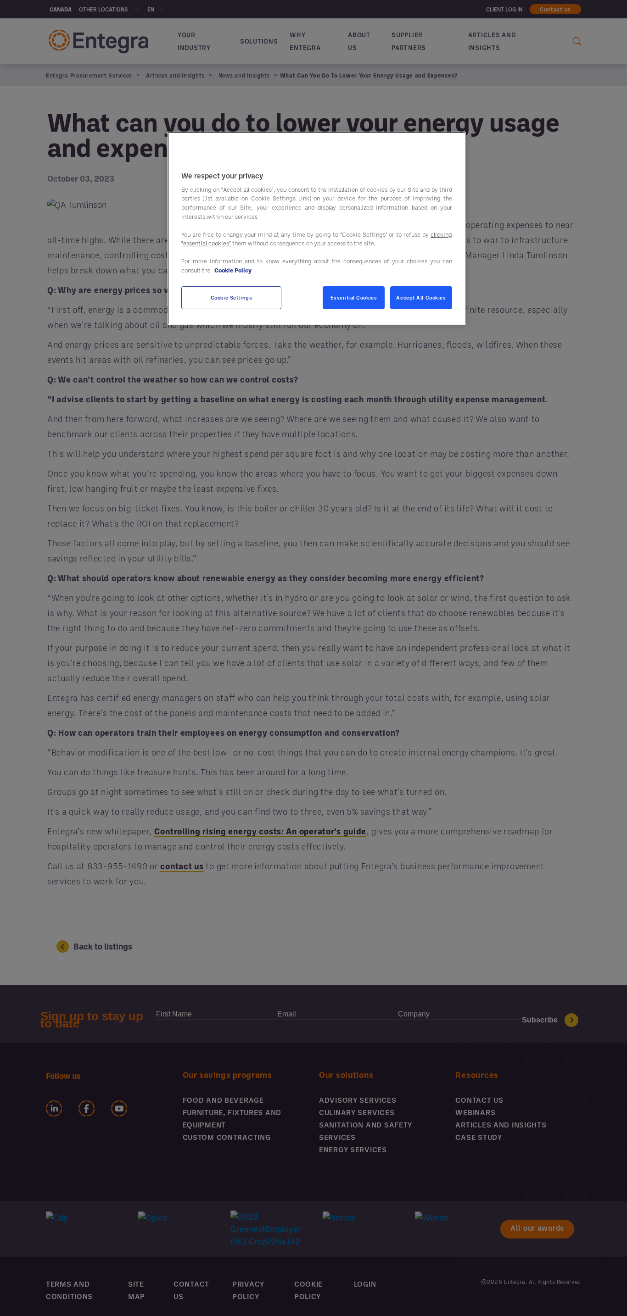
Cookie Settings (231, 297)
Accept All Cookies (421, 297)
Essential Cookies (353, 297)
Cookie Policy (233, 270)
